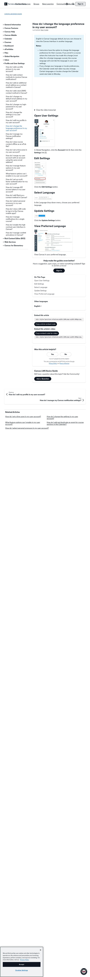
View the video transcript (46, 110)
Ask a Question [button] (43, 379)
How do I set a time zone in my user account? (23, 417)
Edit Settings (39, 284)
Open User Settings (41, 281)
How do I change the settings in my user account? (62, 418)
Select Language (40, 287)
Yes (52, 354)
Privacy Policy (53, 363)
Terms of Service (64, 363)
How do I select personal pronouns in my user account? (27, 428)
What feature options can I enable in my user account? (22, 423)
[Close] (40, 950)
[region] (21, 962)
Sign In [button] (59, 270)
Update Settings (40, 291)
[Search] (73, 4)
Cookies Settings (21, 970)
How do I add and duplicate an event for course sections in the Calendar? (65, 423)
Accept (21, 964)
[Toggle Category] (3, 25)
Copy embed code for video (47, 333)
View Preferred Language (44, 294)
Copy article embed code (46, 324)
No (66, 354)
